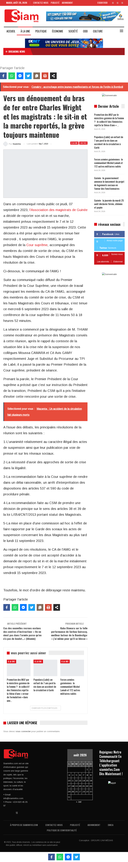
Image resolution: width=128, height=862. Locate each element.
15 (87, 780)
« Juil (78, 802)
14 (83, 780)
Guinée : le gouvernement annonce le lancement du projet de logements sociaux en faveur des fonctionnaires (109, 183)
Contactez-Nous (40, 2)
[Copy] (36, 75)
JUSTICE (83, 143)
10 (69, 780)
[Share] (53, 75)
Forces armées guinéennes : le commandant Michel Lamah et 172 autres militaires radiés (108, 162)
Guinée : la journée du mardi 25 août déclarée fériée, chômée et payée (109, 204)
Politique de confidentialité (62, 830)
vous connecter (23, 731)
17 (69, 786)
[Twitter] (28, 75)
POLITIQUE (41, 31)
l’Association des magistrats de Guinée (59, 210)
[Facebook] (3, 75)
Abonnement (67, 2)
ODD (85, 31)
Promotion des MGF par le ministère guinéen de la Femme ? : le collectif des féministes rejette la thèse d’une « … (109, 120)
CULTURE (98, 31)
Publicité (55, 2)
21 (83, 786)
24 (69, 791)
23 (91, 786)
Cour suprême (36, 245)
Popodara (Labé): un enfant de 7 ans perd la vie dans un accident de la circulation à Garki (108, 142)
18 (73, 786)
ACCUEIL (10, 31)
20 (80, 786)
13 (80, 780)
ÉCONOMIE (57, 31)
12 (76, 780)
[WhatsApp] (11, 75)
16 (91, 780)
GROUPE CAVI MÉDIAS (102, 840)
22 (87, 786)
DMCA (110, 825)
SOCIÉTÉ (73, 31)
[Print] (45, 75)
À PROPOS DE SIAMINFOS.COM (24, 825)
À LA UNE (25, 31)
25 (73, 791)
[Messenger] (20, 75)
